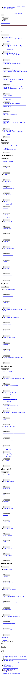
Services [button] (2, 650)
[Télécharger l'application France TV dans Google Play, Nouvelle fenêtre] (15, 660)
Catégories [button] (3, 646)
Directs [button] (2, 645)
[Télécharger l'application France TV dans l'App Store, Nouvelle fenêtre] (15, 657)
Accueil (5, 640)
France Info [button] (3, 647)
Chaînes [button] (2, 643)
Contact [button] (2, 651)
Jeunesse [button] (3, 649)
